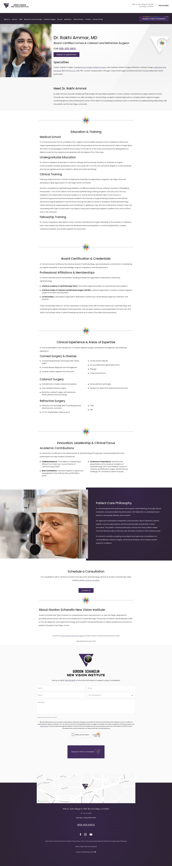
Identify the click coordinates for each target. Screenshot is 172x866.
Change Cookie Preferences (119, 841)
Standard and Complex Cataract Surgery (90, 67)
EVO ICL (72, 71)
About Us (7, 19)
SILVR (92, 852)
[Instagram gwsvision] (85, 834)
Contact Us (86, 590)
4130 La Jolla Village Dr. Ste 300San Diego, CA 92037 (143, 5)
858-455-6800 (67, 48)
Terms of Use (44, 726)
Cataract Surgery (50, 19)
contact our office (92, 580)
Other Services (78, 19)
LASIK (20, 19)
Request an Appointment (66, 54)
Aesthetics (67, 19)
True (96, 717)
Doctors (14, 19)
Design (78, 852)
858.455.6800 (164, 5)
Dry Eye (59, 19)
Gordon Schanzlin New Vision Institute (72, 636)
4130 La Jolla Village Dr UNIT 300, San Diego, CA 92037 (86, 809)
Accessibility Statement (97, 841)
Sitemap (107, 841)
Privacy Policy (127, 724)
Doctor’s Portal (98, 19)
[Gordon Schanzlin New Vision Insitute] (15, 8)
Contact (88, 19)
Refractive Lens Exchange (33, 19)
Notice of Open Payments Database (86, 846)
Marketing (86, 852)
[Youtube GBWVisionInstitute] (91, 835)
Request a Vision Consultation (154, 19)
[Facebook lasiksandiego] (80, 834)
